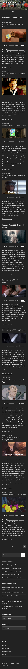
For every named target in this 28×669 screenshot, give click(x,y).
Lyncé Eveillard (6, 587)
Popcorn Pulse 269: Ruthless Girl (11, 574)
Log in (4, 645)
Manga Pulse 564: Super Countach (11, 568)
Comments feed (6, 651)
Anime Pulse (9, 2)
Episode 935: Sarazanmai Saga (14, 592)
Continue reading (7, 67)
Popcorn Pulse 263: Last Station (13, 330)
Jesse (3, 596)
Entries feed (5, 648)
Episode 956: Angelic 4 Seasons (11, 565)
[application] (14, 45)
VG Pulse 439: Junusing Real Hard (11, 571)
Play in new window (12, 50)
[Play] (4, 45)
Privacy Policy (5, 663)
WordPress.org (6, 655)
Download (21, 50)
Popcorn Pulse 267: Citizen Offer (14, 126)
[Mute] (19, 45)
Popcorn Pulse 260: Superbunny (14, 495)
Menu (14, 12)
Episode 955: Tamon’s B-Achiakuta (11, 578)
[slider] (23, 45)
